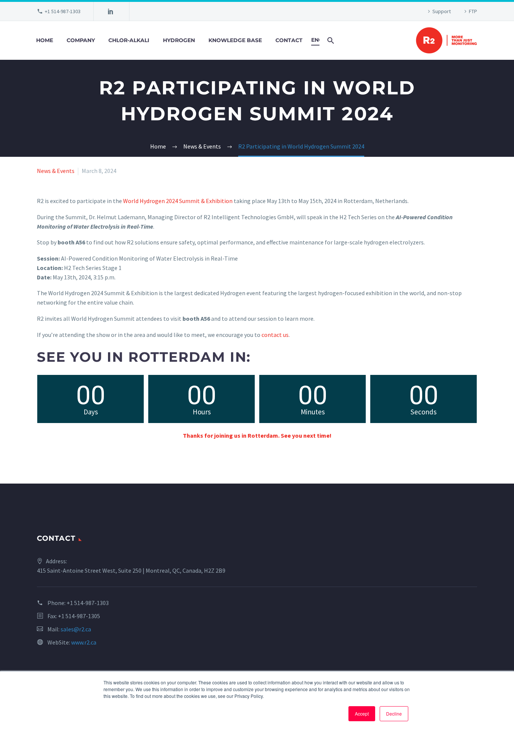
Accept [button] (362, 713)
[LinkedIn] (110, 11)
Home (44, 40)
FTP (473, 11)
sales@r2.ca (76, 629)
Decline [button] (394, 713)
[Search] (329, 40)
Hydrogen (179, 40)
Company (81, 40)
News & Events (56, 170)
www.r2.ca (83, 642)
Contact (289, 40)
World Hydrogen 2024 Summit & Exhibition (178, 201)
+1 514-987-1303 (63, 11)
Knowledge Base (235, 40)
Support (441, 11)
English (315, 39)
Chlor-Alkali (128, 40)
